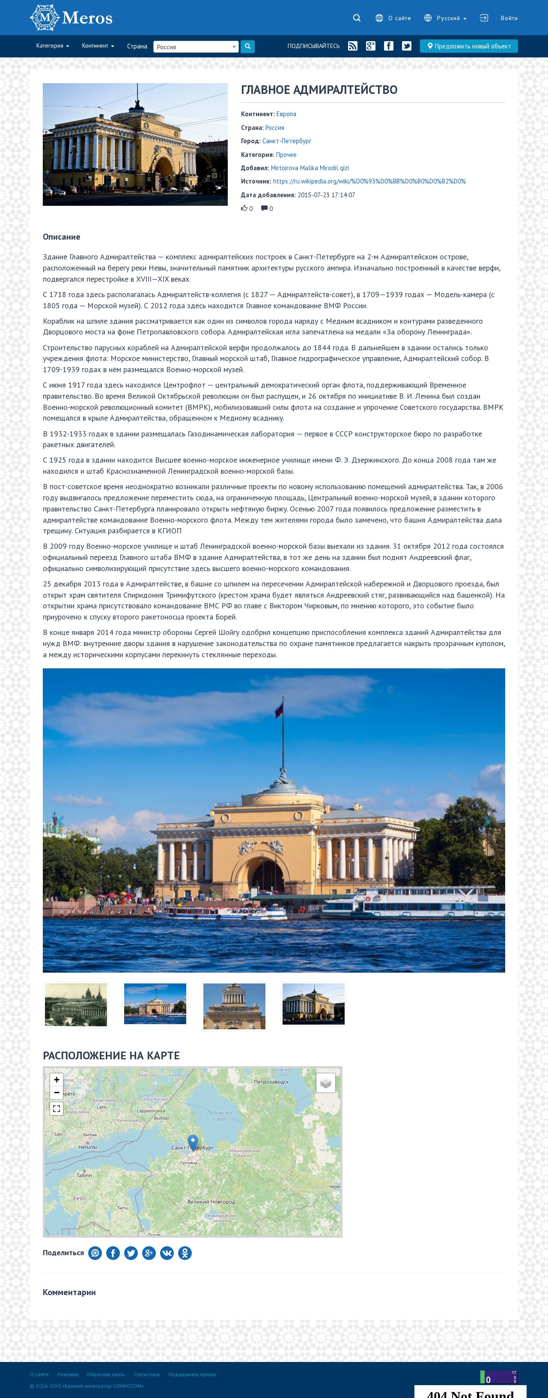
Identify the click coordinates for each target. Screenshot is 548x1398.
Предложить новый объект (472, 46)
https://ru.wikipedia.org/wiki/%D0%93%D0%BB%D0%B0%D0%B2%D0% (369, 181)
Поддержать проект (192, 1374)
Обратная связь (106, 1374)
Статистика (147, 1374)
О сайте (399, 18)
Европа (286, 114)
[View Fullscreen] (56, 1108)
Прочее (286, 154)
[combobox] (196, 47)
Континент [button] (96, 45)
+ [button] (57, 1079)
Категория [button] (50, 45)
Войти (509, 18)
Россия (274, 127)
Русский (449, 18)
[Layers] (325, 1082)
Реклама (67, 1374)
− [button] (57, 1092)
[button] (61, 820)
